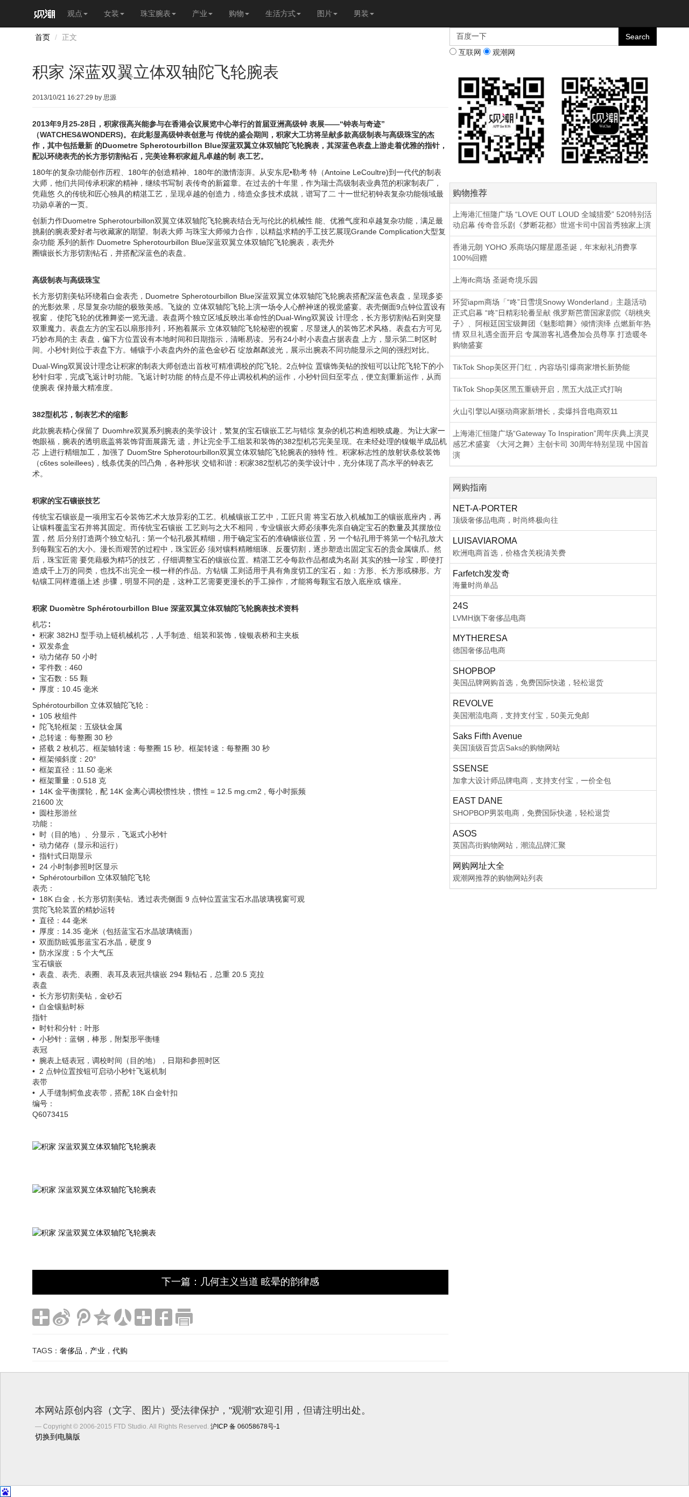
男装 (361, 13)
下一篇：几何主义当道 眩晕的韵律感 (240, 1281)
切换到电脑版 (57, 1436)
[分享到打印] (184, 1317)
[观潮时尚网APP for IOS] (501, 119)
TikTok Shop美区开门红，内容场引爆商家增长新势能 (541, 367)
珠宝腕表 (155, 13)
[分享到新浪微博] (61, 1317)
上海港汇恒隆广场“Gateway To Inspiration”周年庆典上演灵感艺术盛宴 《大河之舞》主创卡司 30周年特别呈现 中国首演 (551, 444)
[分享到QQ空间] (102, 1317)
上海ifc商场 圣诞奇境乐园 (495, 280)
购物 (236, 13)
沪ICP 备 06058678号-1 (245, 1426)
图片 (324, 13)
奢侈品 (71, 1350)
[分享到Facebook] (163, 1317)
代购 (120, 1350)
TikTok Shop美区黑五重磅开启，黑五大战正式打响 (537, 389)
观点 (74, 13)
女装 (111, 13)
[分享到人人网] (122, 1317)
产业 (199, 13)
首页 (42, 37)
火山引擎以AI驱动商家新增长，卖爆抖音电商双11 (535, 411)
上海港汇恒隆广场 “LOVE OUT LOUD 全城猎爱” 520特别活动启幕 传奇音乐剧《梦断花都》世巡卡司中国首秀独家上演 (552, 219)
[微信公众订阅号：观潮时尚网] (604, 119)
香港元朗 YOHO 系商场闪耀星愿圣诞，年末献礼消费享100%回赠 (545, 252)
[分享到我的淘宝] (143, 1317)
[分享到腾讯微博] (81, 1317)
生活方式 (280, 13)
